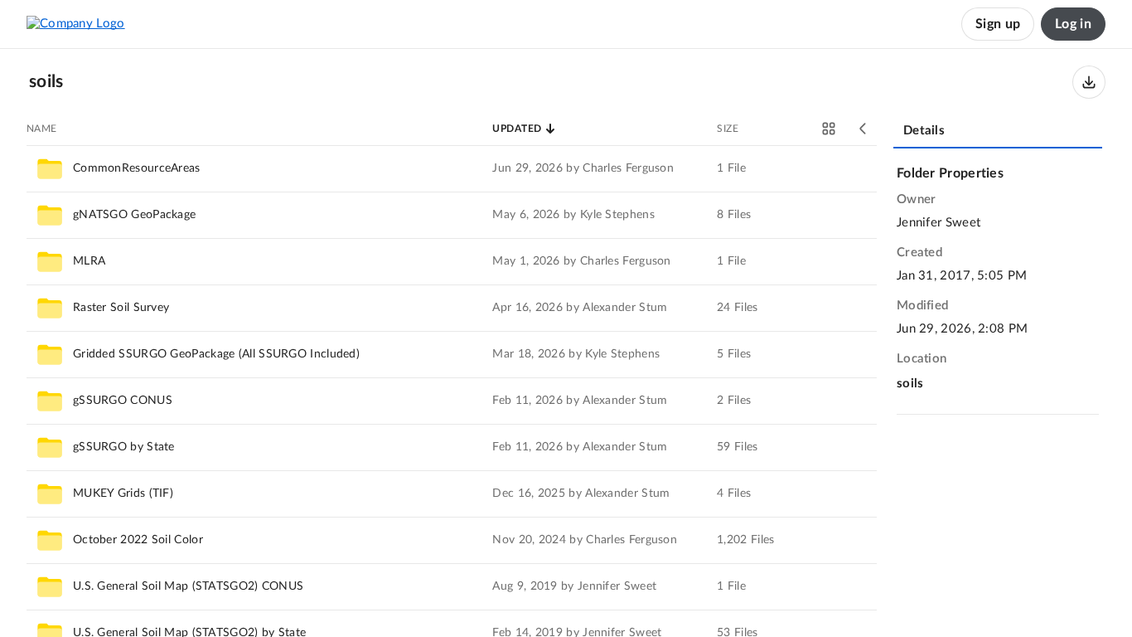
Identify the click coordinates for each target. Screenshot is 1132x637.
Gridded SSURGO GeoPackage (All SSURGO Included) (216, 354)
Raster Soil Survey (121, 308)
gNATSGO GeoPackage (134, 215)
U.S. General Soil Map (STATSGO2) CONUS (188, 586)
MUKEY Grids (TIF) (123, 493)
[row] (452, 168)
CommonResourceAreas (137, 168)
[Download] (1088, 82)
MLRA (89, 261)
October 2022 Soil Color (138, 540)
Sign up (997, 24)
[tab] (997, 131)
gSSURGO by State (124, 447)
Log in (1073, 24)
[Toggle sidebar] (863, 128)
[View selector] (828, 128)
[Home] (76, 24)
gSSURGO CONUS (122, 400)
